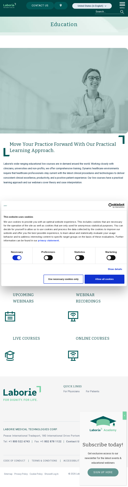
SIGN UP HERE (103, 472)
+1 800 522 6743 (19, 441)
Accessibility (72, 460)
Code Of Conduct (14, 460)
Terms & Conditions (44, 460)
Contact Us (73, 441)
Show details (115, 269)
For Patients (92, 391)
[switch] (48, 257)
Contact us (40, 5)
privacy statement (48, 240)
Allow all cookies (104, 279)
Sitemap (8, 474)
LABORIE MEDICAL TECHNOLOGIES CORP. (30, 429)
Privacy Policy (21, 474)
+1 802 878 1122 (51, 441)
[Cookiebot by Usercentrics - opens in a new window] (110, 205)
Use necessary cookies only (63, 279)
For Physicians (71, 391)
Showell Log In (51, 474)
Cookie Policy (36, 474)
